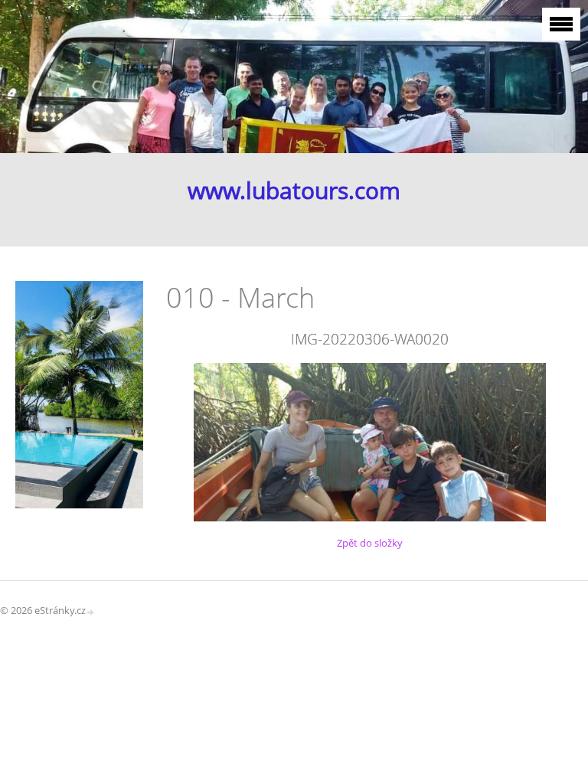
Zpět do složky (370, 543)
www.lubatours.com (294, 190)
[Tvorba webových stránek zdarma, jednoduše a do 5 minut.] (91, 611)
